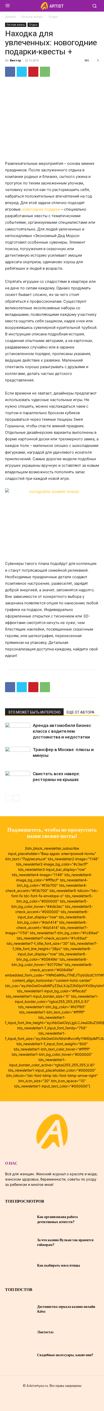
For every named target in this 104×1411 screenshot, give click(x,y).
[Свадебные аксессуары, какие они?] (19, 1355)
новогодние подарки (41, 209)
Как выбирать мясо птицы (58, 1265)
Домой (10, 17)
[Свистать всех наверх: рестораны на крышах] (17, 779)
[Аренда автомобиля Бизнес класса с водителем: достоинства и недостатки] (17, 731)
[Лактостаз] (19, 1332)
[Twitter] (22, 72)
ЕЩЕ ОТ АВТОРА (80, 712)
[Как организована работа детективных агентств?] (19, 1219)
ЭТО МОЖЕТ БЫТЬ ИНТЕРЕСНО (34, 712)
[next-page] (16, 798)
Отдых (53, 17)
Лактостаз (45, 1332)
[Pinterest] (33, 72)
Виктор (15, 60)
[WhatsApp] (45, 72)
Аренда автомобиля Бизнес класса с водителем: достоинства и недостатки (62, 731)
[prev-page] (8, 798)
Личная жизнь (32, 17)
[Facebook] (10, 72)
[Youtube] (61, 1396)
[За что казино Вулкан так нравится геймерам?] (19, 1242)
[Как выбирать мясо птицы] (19, 1265)
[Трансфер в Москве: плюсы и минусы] (17, 755)
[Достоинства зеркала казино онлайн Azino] (19, 1309)
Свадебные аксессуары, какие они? (65, 1355)
